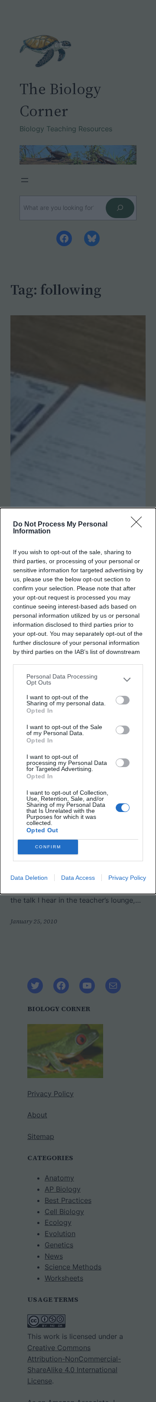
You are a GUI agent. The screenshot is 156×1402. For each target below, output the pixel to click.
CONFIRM (48, 846)
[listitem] (78, 679)
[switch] (123, 700)
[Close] (139, 525)
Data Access (78, 877)
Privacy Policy (127, 877)
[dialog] (78, 701)
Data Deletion (29, 877)
